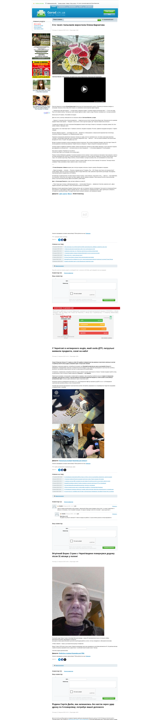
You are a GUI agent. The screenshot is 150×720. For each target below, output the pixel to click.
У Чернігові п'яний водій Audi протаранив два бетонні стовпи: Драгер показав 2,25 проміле (84, 479)
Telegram (88, 233)
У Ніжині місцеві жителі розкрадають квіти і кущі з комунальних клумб (79, 248)
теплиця (65, 236)
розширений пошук (108, 19)
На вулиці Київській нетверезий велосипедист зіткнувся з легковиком (79, 485)
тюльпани (57, 236)
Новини (68, 3)
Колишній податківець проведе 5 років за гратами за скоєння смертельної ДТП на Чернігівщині (85, 483)
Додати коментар (68, 273)
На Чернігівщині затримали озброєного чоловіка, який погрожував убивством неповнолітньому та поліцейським (89, 489)
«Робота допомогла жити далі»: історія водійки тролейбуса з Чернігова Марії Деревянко (83, 487)
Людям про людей (38, 25)
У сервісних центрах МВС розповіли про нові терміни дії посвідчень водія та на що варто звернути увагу (87, 481)
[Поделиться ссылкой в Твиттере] (65, 240)
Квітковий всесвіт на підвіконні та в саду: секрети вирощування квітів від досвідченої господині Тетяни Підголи (88, 259)
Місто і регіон (73, 3)
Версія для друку (60, 266)
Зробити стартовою (40, 3)
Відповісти (114, 506)
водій (56, 466)
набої (74, 466)
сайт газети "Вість (65, 193)
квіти (61, 236)
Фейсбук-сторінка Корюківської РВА (71, 653)
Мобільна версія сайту (52, 3)
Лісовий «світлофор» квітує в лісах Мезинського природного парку (79, 261)
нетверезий (61, 466)
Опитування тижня (38, 28)
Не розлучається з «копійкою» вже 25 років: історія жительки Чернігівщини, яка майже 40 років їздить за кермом (89, 491)
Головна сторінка (61, 3)
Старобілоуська (68, 466)
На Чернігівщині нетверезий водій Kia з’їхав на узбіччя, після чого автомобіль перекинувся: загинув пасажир (88, 476)
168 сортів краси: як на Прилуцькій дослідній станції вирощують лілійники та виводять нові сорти (85, 246)
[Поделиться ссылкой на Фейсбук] (62, 240)
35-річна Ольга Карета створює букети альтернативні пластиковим (79, 257)
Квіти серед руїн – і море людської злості (73, 255)
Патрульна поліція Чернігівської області (73, 460)
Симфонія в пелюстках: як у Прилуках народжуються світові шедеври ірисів (81, 250)
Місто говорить (37, 27)
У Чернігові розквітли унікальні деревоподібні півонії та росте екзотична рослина (81, 253)
